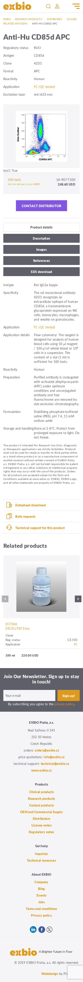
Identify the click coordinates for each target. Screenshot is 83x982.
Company (41, 882)
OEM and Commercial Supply (41, 812)
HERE (36, 184)
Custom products (41, 805)
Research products (28, 19)
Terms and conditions (41, 908)
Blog (41, 888)
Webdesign (49, 973)
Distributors (41, 818)
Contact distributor (42, 205)
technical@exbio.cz (55, 763)
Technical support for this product (40, 527)
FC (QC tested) (44, 86)
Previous (5, 600)
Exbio (7, 19)
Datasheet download (30, 505)
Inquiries (41, 853)
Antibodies (54, 19)
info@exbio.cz (54, 757)
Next (78, 600)
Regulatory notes (41, 832)
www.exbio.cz (41, 770)
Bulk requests (25, 516)
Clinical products (41, 792)
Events (41, 895)
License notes (41, 825)
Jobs (41, 902)
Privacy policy (41, 915)
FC (76, 644)
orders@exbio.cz (47, 750)
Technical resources (41, 860)
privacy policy (64, 704)
